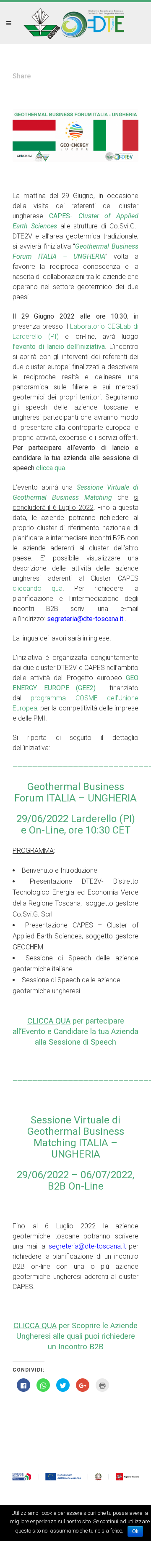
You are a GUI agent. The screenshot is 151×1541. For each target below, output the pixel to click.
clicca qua (50, 468)
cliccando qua (37, 588)
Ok (135, 1531)
